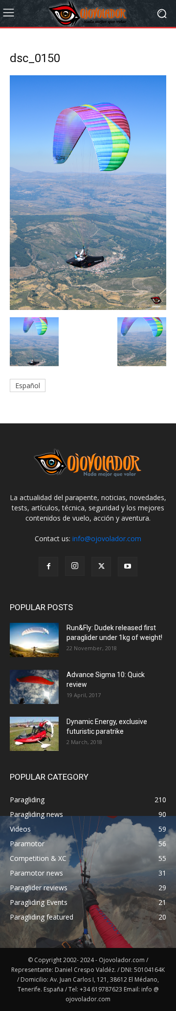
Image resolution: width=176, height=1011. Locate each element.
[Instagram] (75, 566)
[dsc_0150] (88, 307)
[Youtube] (127, 566)
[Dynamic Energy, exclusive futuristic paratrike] (34, 734)
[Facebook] (48, 566)
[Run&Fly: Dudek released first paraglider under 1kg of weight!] (34, 640)
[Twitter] (101, 566)
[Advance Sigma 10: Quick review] (34, 687)
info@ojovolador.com (106, 538)
